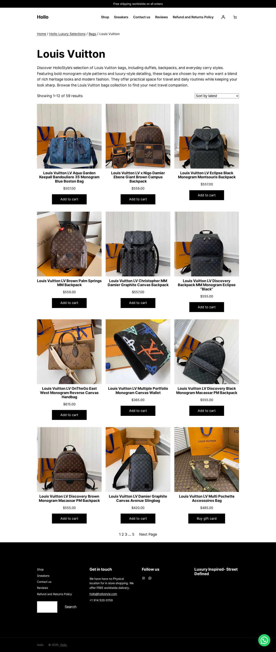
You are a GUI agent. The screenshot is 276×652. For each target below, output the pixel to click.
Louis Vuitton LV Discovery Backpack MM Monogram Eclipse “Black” (207, 285)
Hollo (42, 17)
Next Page (148, 534)
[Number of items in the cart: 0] (235, 17)
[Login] (223, 17)
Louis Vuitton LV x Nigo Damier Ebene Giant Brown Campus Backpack (138, 177)
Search (71, 607)
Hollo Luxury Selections (67, 34)
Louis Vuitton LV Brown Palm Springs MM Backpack (69, 283)
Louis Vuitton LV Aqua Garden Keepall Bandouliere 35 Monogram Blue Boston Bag (69, 177)
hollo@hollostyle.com (103, 594)
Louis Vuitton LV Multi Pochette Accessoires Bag (207, 498)
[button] (264, 640)
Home (41, 34)
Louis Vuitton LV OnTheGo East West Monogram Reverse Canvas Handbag (69, 393)
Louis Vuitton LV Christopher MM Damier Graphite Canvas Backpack (138, 283)
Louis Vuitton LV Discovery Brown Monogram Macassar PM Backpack (69, 498)
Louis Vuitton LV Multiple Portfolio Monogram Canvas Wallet (138, 391)
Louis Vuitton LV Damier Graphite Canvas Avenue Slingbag (138, 498)
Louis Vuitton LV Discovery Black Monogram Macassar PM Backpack (206, 391)
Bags (92, 34)
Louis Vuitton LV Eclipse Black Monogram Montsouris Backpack (207, 175)
